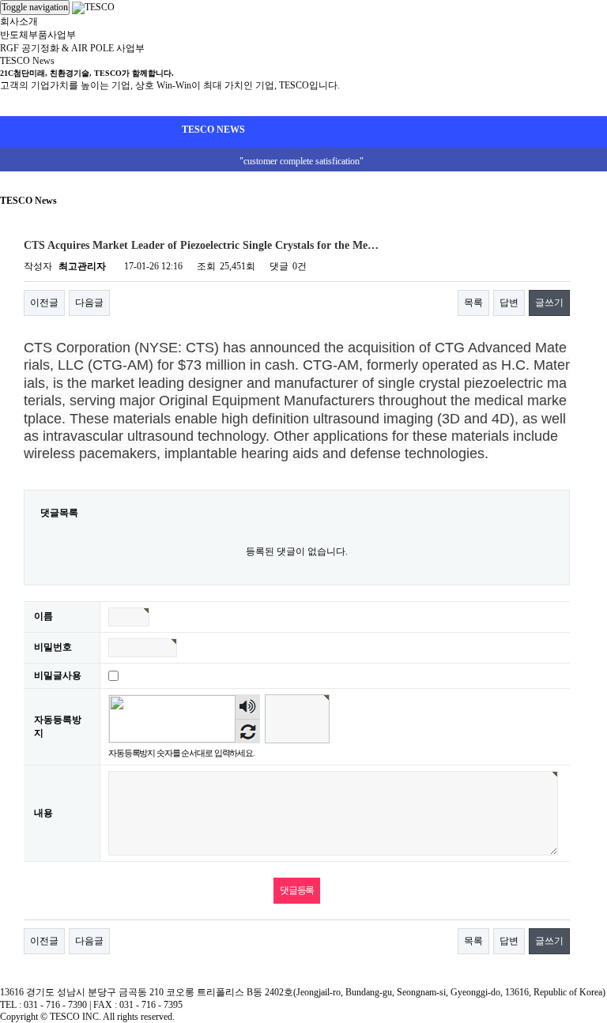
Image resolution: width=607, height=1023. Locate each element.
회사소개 (19, 21)
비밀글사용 (57, 675)
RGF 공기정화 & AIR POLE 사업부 (72, 48)
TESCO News (27, 60)
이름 (43, 616)
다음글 (89, 302)
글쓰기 (549, 302)
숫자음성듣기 (248, 707)
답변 (509, 302)
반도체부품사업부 (38, 34)
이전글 (44, 302)
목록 (473, 302)
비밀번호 (53, 647)
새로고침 (248, 731)
